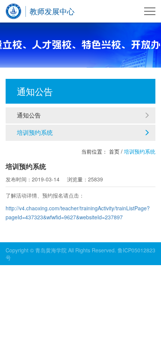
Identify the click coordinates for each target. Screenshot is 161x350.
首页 (114, 151)
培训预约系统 (35, 132)
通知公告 (29, 115)
